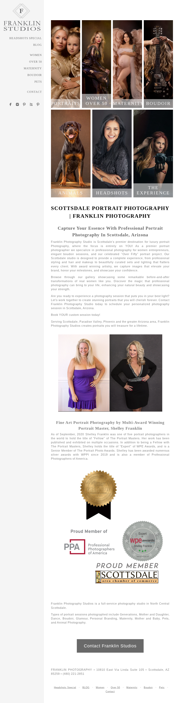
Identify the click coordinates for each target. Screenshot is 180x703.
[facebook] (11, 104)
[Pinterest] (24, 104)
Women (36, 55)
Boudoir (34, 75)
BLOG (37, 44)
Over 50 (35, 61)
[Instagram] (17, 104)
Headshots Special (25, 38)
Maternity (33, 68)
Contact (34, 91)
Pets (38, 81)
